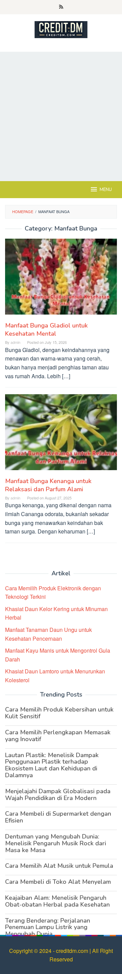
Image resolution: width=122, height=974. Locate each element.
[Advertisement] (61, 116)
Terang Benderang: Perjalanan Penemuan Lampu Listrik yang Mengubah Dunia (47, 927)
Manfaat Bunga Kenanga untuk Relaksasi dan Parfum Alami (48, 485)
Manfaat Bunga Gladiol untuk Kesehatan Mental (46, 329)
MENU (106, 190)
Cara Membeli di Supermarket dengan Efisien (58, 817)
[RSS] (61, 7)
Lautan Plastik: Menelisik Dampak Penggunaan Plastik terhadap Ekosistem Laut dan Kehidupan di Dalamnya (52, 765)
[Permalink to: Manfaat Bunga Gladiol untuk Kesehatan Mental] (61, 279)
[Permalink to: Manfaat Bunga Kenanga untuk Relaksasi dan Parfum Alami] (61, 435)
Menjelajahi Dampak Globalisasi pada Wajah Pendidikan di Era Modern (57, 794)
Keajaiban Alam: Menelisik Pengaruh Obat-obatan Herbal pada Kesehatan (57, 901)
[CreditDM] (61, 29)
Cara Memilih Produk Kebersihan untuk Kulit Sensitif (59, 712)
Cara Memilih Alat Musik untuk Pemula (59, 866)
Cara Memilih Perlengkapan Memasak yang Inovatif (57, 735)
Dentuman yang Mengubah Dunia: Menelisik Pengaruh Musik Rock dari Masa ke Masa (55, 843)
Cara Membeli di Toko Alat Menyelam (58, 882)
